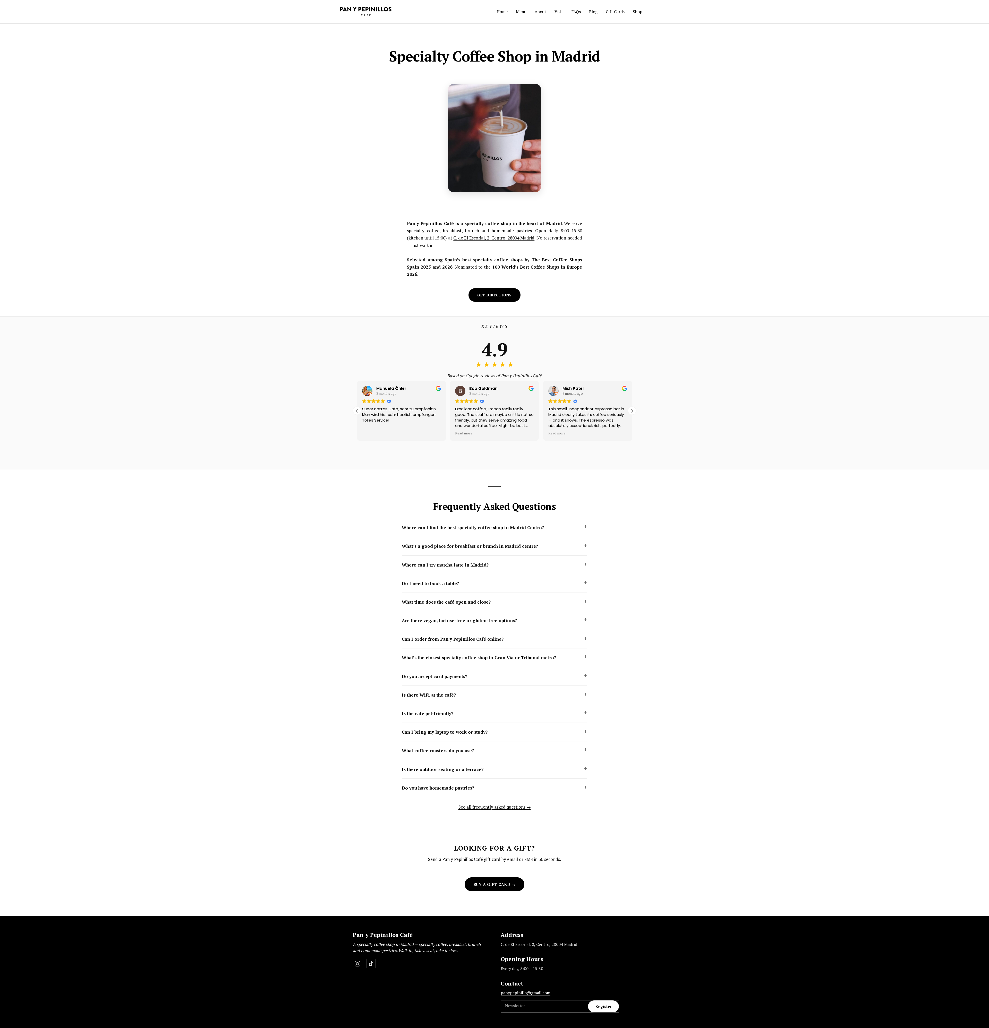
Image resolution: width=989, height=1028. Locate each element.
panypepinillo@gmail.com (525, 993)
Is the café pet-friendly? (427, 713)
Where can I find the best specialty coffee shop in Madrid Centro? (473, 527)
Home (502, 11)
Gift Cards (615, 11)
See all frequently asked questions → (494, 807)
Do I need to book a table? (430, 583)
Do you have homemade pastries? (438, 788)
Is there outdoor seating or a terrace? (442, 769)
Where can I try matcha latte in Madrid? (445, 565)
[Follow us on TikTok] (371, 963)
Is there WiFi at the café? (429, 695)
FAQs (576, 11)
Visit (559, 11)
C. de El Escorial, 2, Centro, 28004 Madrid (493, 238)
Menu (521, 11)
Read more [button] (463, 433)
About (540, 11)
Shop (637, 11)
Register (603, 1006)
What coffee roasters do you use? (438, 750)
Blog (593, 11)
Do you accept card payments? (434, 676)
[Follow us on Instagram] (357, 963)
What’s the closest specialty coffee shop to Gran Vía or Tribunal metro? (479, 658)
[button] (494, 295)
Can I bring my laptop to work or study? (445, 732)
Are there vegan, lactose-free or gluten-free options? (459, 620)
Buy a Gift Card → (494, 884)
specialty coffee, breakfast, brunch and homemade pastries (469, 231)
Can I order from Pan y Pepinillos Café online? (453, 639)
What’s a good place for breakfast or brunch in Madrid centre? (470, 546)
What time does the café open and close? (446, 602)
